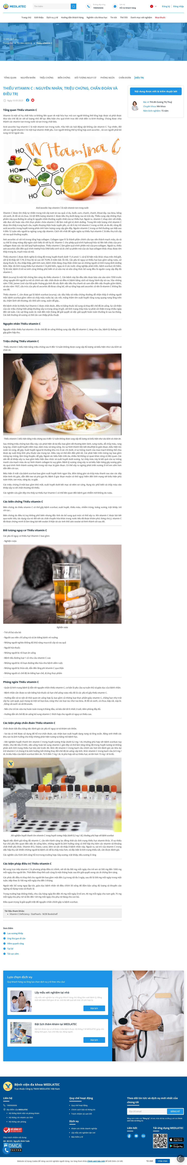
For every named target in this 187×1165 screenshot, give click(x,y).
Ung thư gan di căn (16, 938)
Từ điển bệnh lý (24, 43)
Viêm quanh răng (15, 943)
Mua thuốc (160, 17)
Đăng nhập (178, 6)
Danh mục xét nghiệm (141, 17)
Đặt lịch (94, 1008)
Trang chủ (8, 43)
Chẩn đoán (125, 77)
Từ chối (149, 1161)
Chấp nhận (162, 1161)
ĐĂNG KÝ (175, 1111)
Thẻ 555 (124, 17)
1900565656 (12, 1105)
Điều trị (139, 77)
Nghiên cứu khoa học (97, 17)
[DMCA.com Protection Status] (12, 1147)
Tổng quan (10, 77)
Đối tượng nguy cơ (85, 77)
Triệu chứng (46, 77)
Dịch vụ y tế (52, 17)
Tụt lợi (10, 948)
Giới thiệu (39, 17)
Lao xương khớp (15, 933)
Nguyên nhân (28, 77)
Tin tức (113, 17)
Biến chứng (64, 77)
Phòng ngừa (107, 77)
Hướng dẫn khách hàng (72, 17)
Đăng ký (166, 6)
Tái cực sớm (13, 953)
